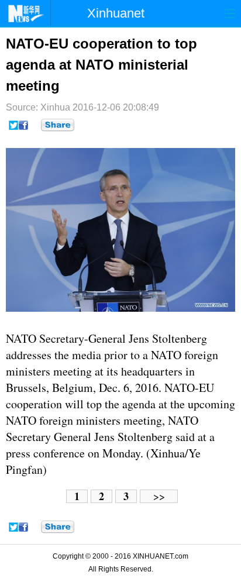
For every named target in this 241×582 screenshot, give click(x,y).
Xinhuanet (115, 13)
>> (159, 496)
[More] (57, 125)
